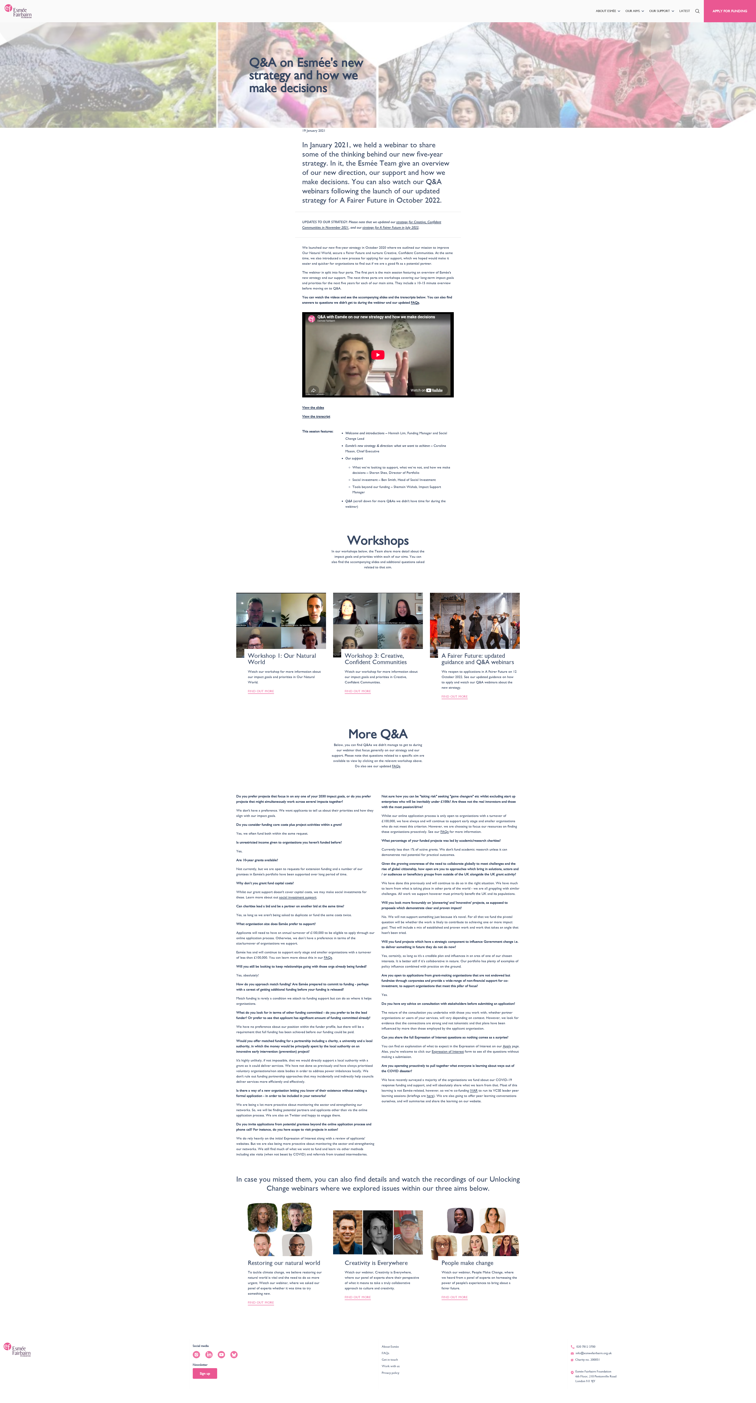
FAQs (328, 957)
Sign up (205, 1373)
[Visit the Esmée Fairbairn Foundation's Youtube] (221, 1354)
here (430, 1096)
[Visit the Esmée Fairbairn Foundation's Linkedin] (209, 1354)
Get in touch (390, 1359)
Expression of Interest (448, 1051)
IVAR (474, 1090)
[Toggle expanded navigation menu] (619, 11)
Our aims (632, 11)
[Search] (697, 11)
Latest (684, 11)
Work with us (391, 1366)
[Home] (18, 11)
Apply (507, 1046)
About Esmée (606, 11)
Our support (659, 11)
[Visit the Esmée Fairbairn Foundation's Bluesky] (234, 1354)
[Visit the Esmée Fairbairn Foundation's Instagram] (196, 1354)
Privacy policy (390, 1373)
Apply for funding (730, 11)
